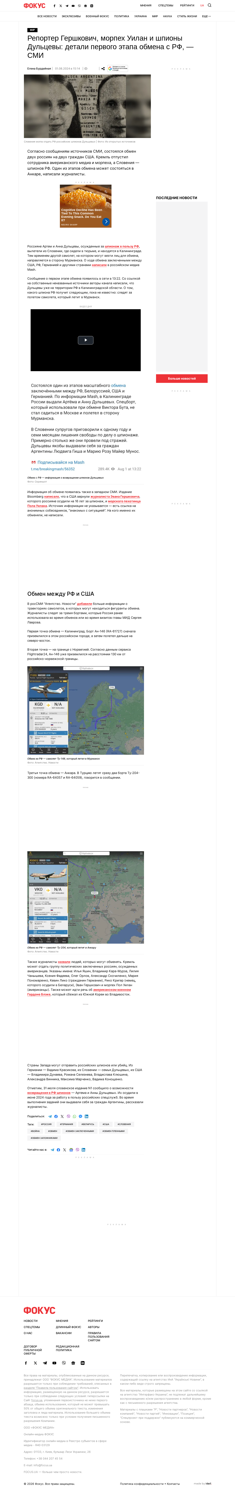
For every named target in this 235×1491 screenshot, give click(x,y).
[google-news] (73, 1363)
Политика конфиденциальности (142, 1483)
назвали (64, 962)
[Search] (209, 5)
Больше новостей (182, 378)
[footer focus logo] (39, 1310)
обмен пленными (114, 1131)
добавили (84, 604)
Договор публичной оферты (33, 1350)
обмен (53, 1131)
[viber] (64, 1363)
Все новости (47, 16)
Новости (31, 1321)
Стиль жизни (187, 16)
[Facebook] (54, 5)
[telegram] (45, 1363)
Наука (167, 16)
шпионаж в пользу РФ (122, 246)
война (36, 1131)
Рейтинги (187, 5)
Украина (140, 16)
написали (99, 265)
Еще (205, 16)
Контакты (173, 1483)
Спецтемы (165, 5)
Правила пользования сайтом (98, 1336)
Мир (155, 16)
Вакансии (64, 1333)
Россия (46, 1124)
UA (202, 5)
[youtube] (54, 1363)
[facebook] (26, 1363)
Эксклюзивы (71, 16)
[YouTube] (73, 5)
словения (125, 1124)
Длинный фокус (68, 1327)
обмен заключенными (80, 1131)
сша (106, 1124)
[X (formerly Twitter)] (61, 5)
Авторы (93, 1327)
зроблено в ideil (203, 1484)
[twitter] (35, 1363)
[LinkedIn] (92, 5)
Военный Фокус (97, 16)
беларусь (88, 1124)
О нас (28, 1333)
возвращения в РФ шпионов (49, 1093)
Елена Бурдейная (39, 68)
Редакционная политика (67, 1348)
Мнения (145, 5)
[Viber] (79, 5)
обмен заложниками (44, 1138)
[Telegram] (67, 5)
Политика (121, 16)
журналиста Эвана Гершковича (114, 496)
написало (51, 496)
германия (67, 1124)
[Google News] (85, 5)
